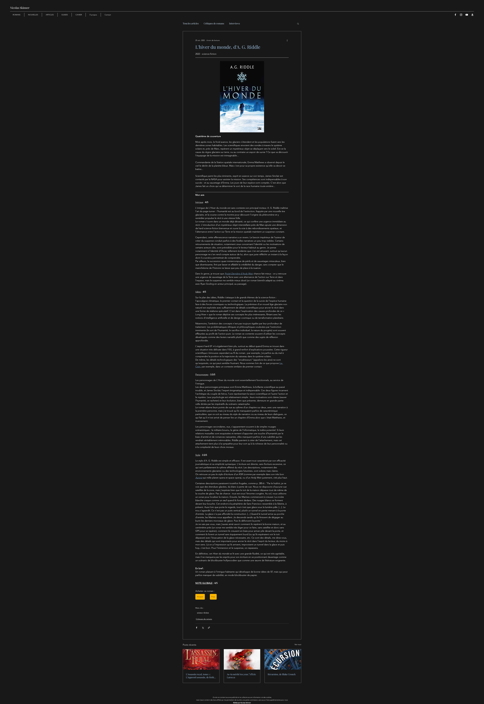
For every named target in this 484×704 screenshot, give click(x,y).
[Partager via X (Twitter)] (203, 627)
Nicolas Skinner (19, 8)
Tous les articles (191, 23)
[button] (298, 24)
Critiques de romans (214, 23)
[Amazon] (472, 14)
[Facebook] (455, 14)
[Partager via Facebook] (196, 627)
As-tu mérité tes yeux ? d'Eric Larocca (241, 676)
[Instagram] (461, 14)
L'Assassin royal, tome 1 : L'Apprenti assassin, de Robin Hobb (200, 676)
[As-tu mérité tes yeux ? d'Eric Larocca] (242, 659)
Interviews (234, 23)
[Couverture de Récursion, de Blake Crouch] (283, 659)
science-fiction (203, 613)
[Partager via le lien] (209, 627)
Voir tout (298, 644)
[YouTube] (466, 14)
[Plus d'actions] (287, 40)
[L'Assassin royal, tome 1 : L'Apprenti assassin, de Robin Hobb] (201, 659)
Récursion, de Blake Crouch (282, 674)
